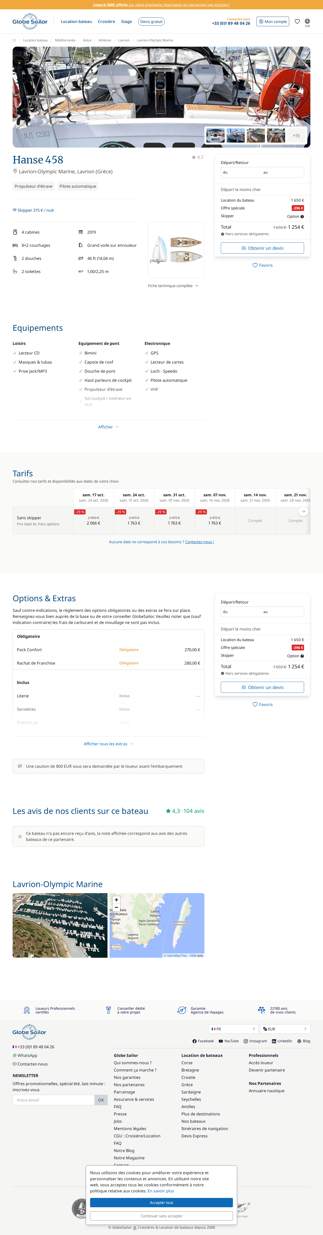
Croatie (188, 1077)
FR (219, 1028)
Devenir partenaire (267, 1070)
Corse (187, 1062)
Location (152, 1136)
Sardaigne (191, 1092)
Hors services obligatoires (246, 233)
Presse (120, 1114)
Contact (121, 1165)
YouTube (231, 1040)
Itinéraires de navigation (204, 1128)
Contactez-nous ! (199, 541)
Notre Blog (124, 1150)
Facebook (206, 1040)
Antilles (188, 1106)
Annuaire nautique (266, 1090)
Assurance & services (134, 1099)
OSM (193, 955)
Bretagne (190, 1070)
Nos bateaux (193, 1121)
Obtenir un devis (266, 248)
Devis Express (194, 1136)
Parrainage (124, 1092)
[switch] (262, 265)
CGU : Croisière (128, 1136)
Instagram (258, 1040)
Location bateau (35, 40)
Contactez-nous (33, 1064)
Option (293, 216)
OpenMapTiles (177, 955)
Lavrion (124, 40)
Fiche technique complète (170, 285)
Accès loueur (261, 1062)
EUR (271, 1028)
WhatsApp (27, 1055)
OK (101, 1100)
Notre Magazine (129, 1158)
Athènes (105, 40)
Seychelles (191, 1099)
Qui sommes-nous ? (133, 1062)
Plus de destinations (200, 1114)
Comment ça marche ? (135, 1070)
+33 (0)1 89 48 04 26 (36, 1047)
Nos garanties (127, 1077)
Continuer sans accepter (161, 1215)
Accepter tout (161, 1202)
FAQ (118, 1106)
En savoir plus (161, 1191)
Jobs (118, 1121)
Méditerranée (65, 40)
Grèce (87, 40)
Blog (306, 1040)
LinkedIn (285, 1040)
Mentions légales (130, 1128)
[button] (76, 21)
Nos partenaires (129, 1084)
